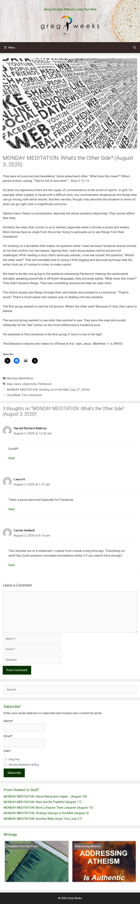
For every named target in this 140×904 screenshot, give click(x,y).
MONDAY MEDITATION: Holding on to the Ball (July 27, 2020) (48, 389)
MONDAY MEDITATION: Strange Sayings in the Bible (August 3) (46, 813)
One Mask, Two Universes (24, 395)
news (17, 384)
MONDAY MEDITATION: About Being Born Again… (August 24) (45, 796)
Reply (11, 458)
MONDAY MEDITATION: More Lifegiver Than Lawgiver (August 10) (48, 807)
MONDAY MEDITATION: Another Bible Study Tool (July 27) (43, 818)
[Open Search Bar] (134, 47)
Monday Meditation (20, 378)
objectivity (29, 384)
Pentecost (45, 384)
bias (10, 384)
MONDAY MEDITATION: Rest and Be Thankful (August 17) (43, 802)
